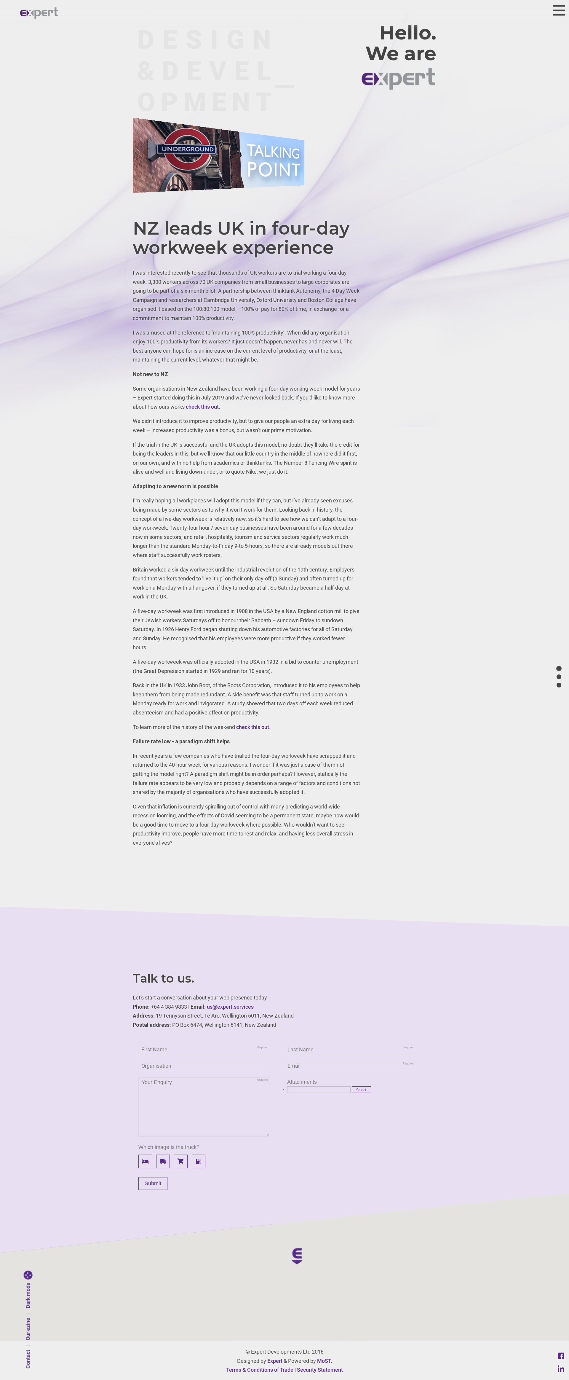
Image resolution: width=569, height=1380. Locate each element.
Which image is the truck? (168, 1147)
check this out (202, 407)
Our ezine (28, 1329)
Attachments (302, 1082)
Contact (28, 1359)
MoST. (324, 1361)
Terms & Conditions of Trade (259, 1370)
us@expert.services (230, 1007)
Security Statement (320, 1370)
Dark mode (28, 1296)
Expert (274, 1361)
